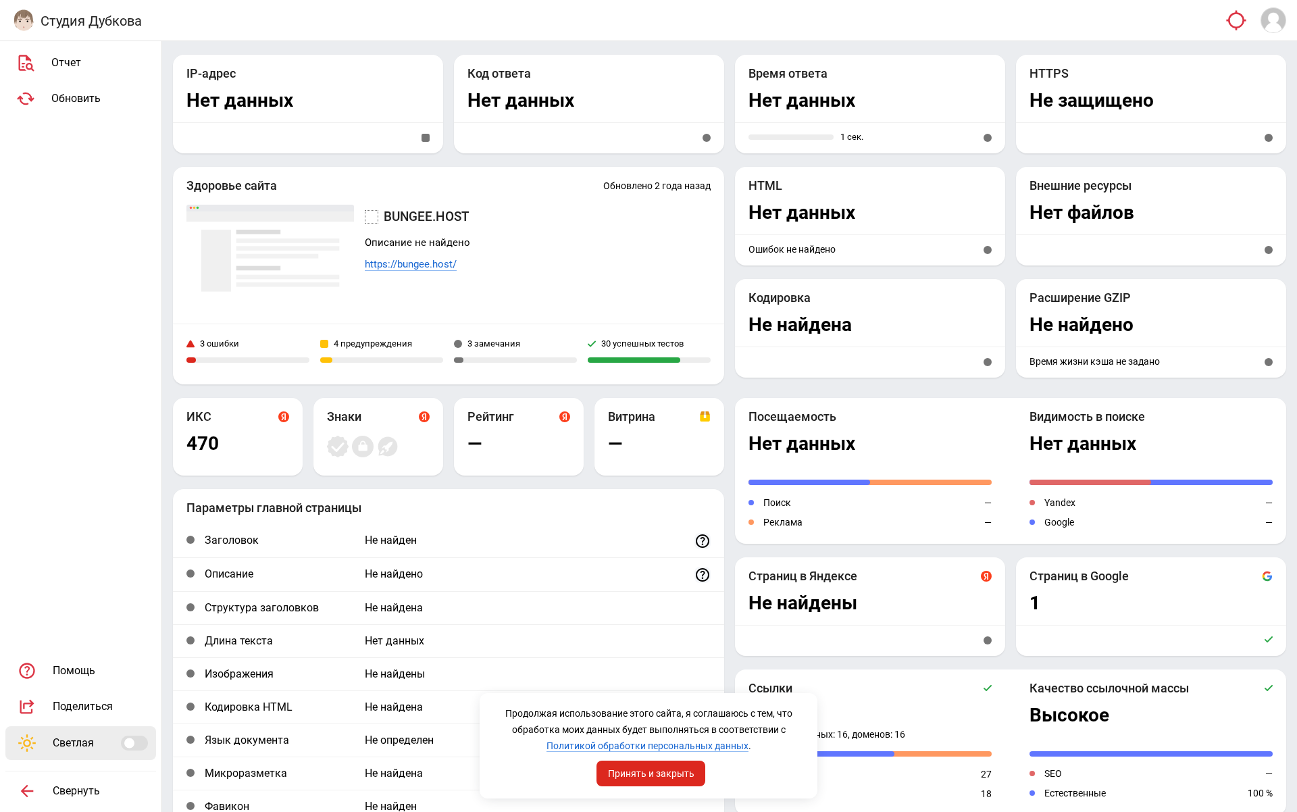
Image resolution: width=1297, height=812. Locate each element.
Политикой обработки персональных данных (647, 745)
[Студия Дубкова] (23, 20)
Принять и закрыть (651, 773)
